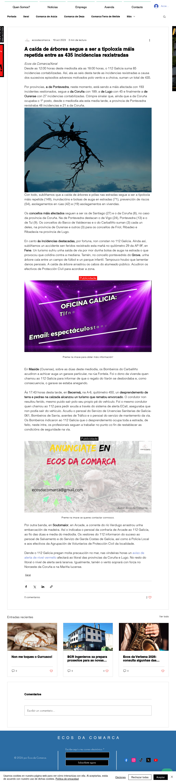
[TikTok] (141, 760)
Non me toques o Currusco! (32, 657)
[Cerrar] (172, 777)
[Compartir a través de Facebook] (26, 586)
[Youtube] (156, 760)
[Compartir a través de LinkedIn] (43, 586)
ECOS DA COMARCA (89, 738)
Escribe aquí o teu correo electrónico (83, 749)
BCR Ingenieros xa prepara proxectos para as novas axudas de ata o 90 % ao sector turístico (87, 658)
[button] (164, 16)
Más (129, 16)
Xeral (26, 16)
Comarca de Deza (74, 16)
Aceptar (160, 777)
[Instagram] (133, 760)
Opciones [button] (120, 777)
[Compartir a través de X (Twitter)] (34, 586)
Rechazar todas (139, 777)
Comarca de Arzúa (46, 16)
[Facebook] (126, 760)
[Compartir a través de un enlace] (51, 586)
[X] (148, 760)
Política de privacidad (67, 778)
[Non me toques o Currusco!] (32, 637)
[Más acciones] (149, 40)
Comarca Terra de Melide (105, 16)
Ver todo (164, 616)
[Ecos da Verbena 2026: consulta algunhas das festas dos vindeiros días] (144, 637)
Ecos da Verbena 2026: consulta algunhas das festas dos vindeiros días (141, 658)
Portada (11, 16)
